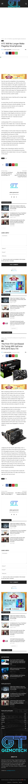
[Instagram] (14, 196)
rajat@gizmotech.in (11, 770)
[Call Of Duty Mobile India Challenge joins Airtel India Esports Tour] (5, 677)
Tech (5, 38)
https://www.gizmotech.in (14, 194)
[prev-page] (2, 228)
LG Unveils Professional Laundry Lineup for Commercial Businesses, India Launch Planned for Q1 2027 (17, 323)
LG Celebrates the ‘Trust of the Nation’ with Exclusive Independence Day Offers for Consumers (18, 214)
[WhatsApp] (16, 53)
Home (2, 38)
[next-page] (4, 228)
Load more (13, 328)
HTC (6, 158)
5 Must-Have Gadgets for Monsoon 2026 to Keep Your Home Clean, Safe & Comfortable (18, 207)
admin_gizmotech (7, 49)
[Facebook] (7, 53)
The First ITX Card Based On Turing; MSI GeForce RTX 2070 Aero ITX (7, 174)
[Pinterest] (13, 53)
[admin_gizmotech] (2, 49)
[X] (10, 53)
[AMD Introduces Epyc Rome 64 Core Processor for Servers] (5, 670)
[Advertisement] (14, 22)
